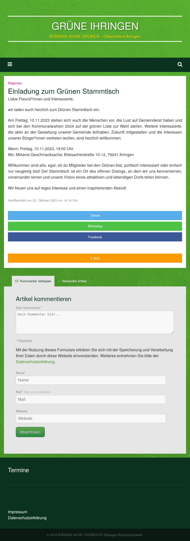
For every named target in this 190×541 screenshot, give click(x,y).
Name (20, 372)
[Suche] (180, 64)
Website (21, 411)
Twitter (95, 215)
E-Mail (95, 258)
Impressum (17, 512)
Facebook (95, 237)
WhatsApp (95, 226)
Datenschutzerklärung (35, 361)
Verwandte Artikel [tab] (74, 281)
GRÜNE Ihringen (95, 25)
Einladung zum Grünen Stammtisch (63, 91)
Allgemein (15, 83)
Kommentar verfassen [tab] (35, 281)
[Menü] (10, 64)
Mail (33, 391)
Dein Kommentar (28, 307)
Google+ (95, 247)
